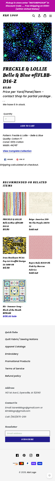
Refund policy (13, 375)
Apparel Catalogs (15, 346)
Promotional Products (17, 361)
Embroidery (11, 353)
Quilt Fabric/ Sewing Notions (21, 339)
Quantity (7, 113)
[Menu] (50, 15)
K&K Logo (10, 15)
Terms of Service (14, 368)
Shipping (5, 164)
